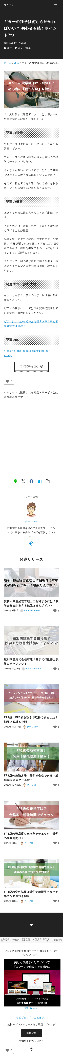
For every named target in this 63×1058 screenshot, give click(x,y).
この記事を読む (29, 366)
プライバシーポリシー (26, 940)
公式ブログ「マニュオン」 (31, 1017)
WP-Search (31, 1008)
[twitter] (31, 924)
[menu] (56, 5)
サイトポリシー (37, 940)
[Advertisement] (31, 435)
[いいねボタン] (7, 381)
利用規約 (15, 940)
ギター (21, 48)
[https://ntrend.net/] (31, 544)
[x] (23, 481)
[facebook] (31, 481)
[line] (15, 481)
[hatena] (39, 481)
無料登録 (31, 1033)
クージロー (31, 521)
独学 (28, 48)
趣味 (9, 48)
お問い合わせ (47, 940)
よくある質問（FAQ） (5, 940)
